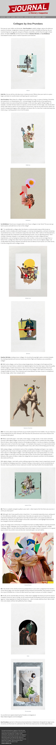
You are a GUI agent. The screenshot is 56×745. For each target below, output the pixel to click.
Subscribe (38, 17)
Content (3, 17)
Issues (8, 17)
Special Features (29, 17)
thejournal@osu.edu (6, 743)
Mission (13, 17)
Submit (44, 17)
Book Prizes (19, 17)
